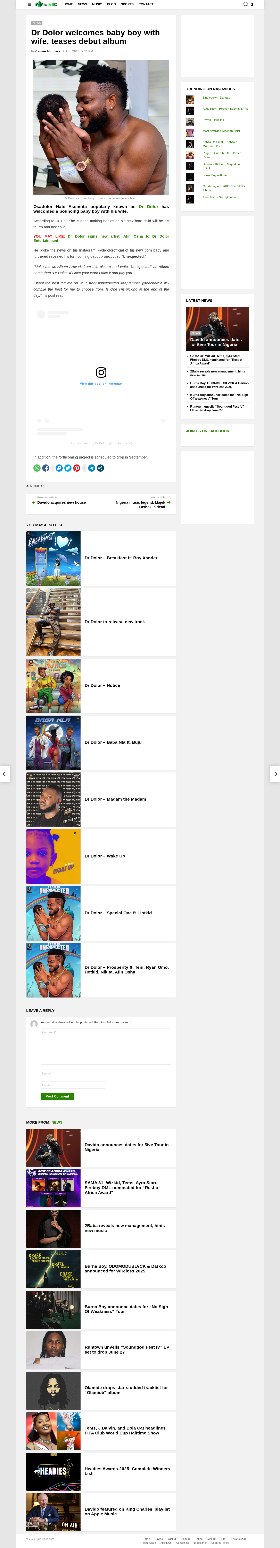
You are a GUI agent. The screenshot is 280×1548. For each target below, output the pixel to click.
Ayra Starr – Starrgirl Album (220, 197)
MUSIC (97, 4)
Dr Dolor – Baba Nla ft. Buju (113, 742)
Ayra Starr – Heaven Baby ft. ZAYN (225, 108)
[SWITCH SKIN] (252, 4)
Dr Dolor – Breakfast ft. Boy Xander (121, 557)
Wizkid (172, 1538)
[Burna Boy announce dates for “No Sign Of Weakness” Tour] (53, 1310)
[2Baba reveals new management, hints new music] (53, 1229)
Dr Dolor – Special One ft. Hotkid (118, 912)
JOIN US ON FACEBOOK (207, 431)
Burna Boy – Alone (215, 175)
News (57, 1122)
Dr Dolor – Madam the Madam (115, 799)
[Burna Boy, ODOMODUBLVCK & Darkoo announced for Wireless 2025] (53, 1269)
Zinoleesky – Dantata (216, 97)
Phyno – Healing (213, 119)
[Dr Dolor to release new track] (53, 622)
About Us (166, 1542)
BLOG (111, 4)
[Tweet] (68, 468)
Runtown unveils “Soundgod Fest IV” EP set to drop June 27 (217, 408)
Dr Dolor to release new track (115, 621)
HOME (68, 4)
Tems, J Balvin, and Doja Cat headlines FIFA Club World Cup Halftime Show (125, 1430)
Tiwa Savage (238, 1538)
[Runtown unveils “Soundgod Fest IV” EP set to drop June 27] (53, 1350)
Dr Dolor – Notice (102, 685)
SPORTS (127, 4)
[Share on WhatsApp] (37, 468)
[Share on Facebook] (45, 468)
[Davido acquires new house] (5, 774)
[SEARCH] (246, 4)
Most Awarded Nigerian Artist (221, 130)
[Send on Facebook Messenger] (59, 468)
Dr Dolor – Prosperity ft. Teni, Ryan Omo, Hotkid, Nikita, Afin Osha (127, 970)
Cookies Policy (220, 1542)
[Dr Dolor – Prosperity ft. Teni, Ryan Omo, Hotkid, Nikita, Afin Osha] (53, 970)
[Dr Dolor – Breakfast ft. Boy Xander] (53, 558)
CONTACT (146, 4)
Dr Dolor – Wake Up (105, 856)
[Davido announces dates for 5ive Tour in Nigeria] (53, 1148)
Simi (223, 1538)
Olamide (185, 1538)
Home (146, 1538)
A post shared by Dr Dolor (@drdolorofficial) (101, 443)
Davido (159, 1538)
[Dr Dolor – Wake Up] (53, 856)
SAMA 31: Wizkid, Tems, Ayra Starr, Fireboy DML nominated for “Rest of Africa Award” (122, 1187)
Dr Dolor (148, 206)
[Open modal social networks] (100, 468)
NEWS (82, 4)
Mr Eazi (211, 1538)
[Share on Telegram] (91, 468)
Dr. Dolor (36, 486)
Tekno (199, 1538)
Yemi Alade (149, 1542)
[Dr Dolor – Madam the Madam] (53, 799)
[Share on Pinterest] (76, 468)
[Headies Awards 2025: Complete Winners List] (53, 1472)
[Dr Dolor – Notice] (53, 686)
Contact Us (182, 1542)
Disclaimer (200, 1542)
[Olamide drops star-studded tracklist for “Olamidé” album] (53, 1391)
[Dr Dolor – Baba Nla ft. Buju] (53, 743)
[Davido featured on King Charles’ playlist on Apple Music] (53, 1512)
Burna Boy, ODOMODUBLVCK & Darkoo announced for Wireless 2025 (125, 1268)
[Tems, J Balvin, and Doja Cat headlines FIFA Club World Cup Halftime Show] (53, 1431)
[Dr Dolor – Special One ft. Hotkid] (53, 913)
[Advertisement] (217, 45)
